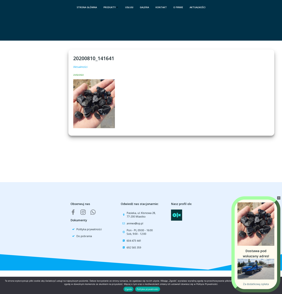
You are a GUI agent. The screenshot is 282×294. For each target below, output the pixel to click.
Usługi (129, 7)
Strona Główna (87, 7)
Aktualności (197, 7)
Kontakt (161, 7)
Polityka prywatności (147, 289)
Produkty (109, 7)
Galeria (144, 7)
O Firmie (178, 7)
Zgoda (128, 289)
